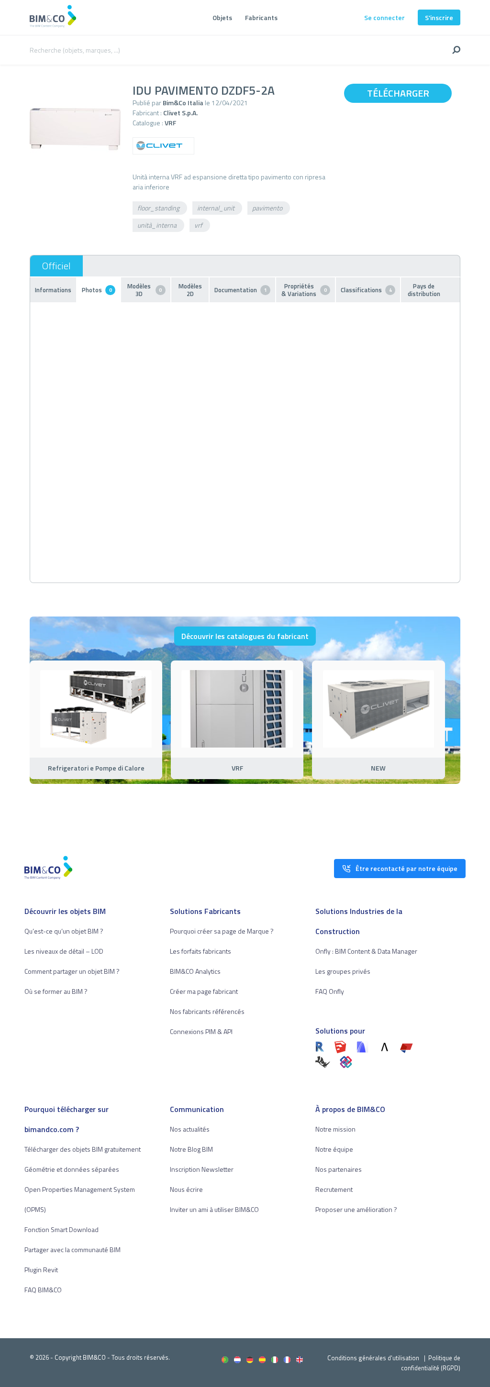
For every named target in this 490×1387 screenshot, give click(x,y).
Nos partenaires (338, 1169)
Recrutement (334, 1189)
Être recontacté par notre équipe (406, 868)
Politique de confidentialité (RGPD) (430, 1363)
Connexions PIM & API (201, 1031)
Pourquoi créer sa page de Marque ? (222, 931)
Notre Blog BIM (191, 1149)
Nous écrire (186, 1189)
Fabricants (261, 17)
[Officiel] (56, 265)
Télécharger (398, 93)
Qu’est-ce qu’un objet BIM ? (63, 931)
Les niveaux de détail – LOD (63, 951)
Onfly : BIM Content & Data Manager (366, 951)
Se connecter (384, 17)
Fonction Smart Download (61, 1229)
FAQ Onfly (329, 991)
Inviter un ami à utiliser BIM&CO (214, 1209)
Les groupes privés (342, 971)
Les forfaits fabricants (200, 951)
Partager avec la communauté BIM (72, 1249)
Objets (222, 17)
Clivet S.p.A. (180, 113)
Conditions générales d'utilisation (373, 1358)
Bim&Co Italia (183, 103)
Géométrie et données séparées (71, 1169)
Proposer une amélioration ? (356, 1209)
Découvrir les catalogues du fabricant (245, 636)
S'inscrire (439, 17)
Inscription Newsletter (202, 1169)
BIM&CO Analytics (195, 971)
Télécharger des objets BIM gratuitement (82, 1149)
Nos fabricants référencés (207, 1011)
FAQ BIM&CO (43, 1290)
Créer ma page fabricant (204, 991)
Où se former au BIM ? (56, 991)
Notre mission (335, 1129)
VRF (170, 123)
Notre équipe (334, 1149)
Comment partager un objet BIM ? (72, 971)
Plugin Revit (41, 1270)
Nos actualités (190, 1129)
